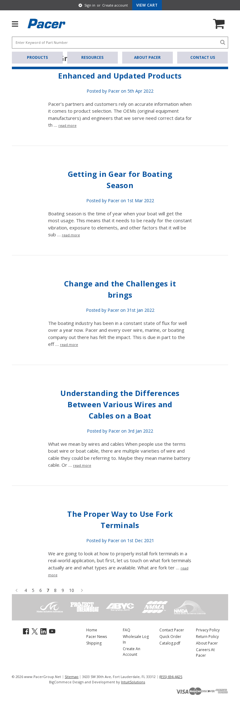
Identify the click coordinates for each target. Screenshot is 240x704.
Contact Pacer (171, 630)
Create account (115, 5)
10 (71, 590)
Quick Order (170, 636)
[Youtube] (52, 631)
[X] (35, 631)
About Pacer (147, 57)
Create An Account (131, 651)
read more (67, 125)
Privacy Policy (208, 630)
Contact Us (202, 57)
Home (91, 630)
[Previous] (16, 590)
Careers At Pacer (205, 652)
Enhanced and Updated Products (120, 75)
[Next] (82, 590)
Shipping (94, 643)
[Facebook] (26, 631)
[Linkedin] (43, 631)
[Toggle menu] (18, 23)
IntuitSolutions (133, 682)
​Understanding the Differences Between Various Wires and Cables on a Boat (119, 404)
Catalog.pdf (169, 643)
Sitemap (71, 676)
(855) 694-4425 (170, 676)
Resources (92, 57)
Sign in (89, 5)
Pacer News (96, 636)
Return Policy (207, 636)
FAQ (126, 630)
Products (37, 57)
